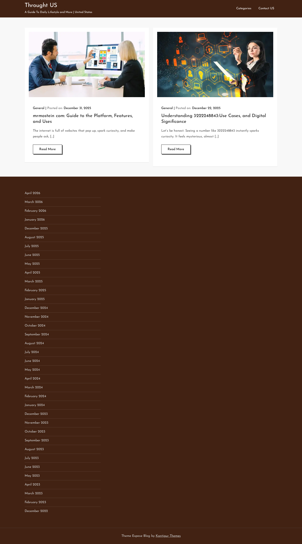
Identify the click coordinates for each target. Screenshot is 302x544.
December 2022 (36, 511)
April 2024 (32, 378)
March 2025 (34, 281)
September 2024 (37, 334)
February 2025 (35, 290)
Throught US (41, 5)
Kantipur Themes (168, 536)
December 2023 (36, 414)
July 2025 (32, 246)
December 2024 (36, 308)
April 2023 (32, 484)
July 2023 (32, 458)
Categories (243, 8)
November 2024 (36, 317)
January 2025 (35, 299)
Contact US (266, 8)
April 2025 (32, 272)
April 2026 (32, 193)
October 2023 (35, 431)
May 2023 (32, 475)
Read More (47, 149)
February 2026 (35, 211)
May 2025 (32, 264)
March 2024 (34, 387)
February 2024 (35, 396)
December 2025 (36, 228)
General (38, 108)
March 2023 (34, 493)
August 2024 (34, 343)
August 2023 (34, 449)
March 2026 (34, 202)
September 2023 (37, 440)
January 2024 (35, 405)
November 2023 (36, 422)
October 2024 (35, 325)
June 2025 (32, 255)
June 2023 (32, 467)
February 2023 (35, 502)
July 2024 (32, 352)
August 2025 (34, 237)
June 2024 (32, 361)
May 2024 (32, 369)
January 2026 (35, 219)
